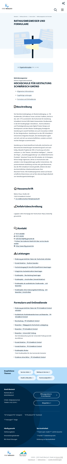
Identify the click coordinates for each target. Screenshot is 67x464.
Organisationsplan (29, 67)
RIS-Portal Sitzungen (10, 439)
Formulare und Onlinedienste (26, 99)
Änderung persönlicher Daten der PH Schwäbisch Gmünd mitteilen (33, 309)
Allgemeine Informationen (25, 91)
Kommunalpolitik (45, 378)
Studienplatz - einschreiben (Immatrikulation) (30, 279)
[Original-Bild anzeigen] (33, 43)
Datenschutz (42, 460)
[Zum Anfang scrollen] (63, 460)
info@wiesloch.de (14, 400)
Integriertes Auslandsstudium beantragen (28, 271)
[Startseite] (11, 453)
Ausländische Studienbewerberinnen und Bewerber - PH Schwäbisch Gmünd (33, 316)
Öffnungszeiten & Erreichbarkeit (46, 395)
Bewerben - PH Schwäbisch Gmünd (26, 329)
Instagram (19, 415)
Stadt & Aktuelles (26, 378)
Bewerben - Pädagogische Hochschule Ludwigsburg (31, 325)
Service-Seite (32, 16)
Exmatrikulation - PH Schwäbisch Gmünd (28, 342)
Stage (16, 420)
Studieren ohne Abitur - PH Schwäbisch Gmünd (30, 357)
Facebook (39, 415)
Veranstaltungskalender (11, 436)
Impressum (31, 460)
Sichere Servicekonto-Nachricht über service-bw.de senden (31, 242)
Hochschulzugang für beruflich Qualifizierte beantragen (33, 267)
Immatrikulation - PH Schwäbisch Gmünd (28, 346)
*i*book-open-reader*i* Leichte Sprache (49, 432)
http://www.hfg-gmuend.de (25, 246)
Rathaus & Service (23, 16)
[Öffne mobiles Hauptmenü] (63, 9)
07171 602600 (20, 234)
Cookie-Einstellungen (55, 460)
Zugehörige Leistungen (24, 95)
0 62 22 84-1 (13, 402)
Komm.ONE (59, 457)
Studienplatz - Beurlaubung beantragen (28, 275)
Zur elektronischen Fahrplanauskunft (27, 199)
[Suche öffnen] (55, 10)
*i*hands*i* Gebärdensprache (46, 436)
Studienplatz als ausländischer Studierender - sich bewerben (31, 284)
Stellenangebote (9, 432)
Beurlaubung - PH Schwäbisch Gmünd (27, 321)
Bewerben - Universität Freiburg (25, 333)
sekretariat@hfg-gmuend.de (25, 239)
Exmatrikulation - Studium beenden (26, 263)
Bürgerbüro (46, 403)
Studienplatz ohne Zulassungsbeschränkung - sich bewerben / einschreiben (31, 291)
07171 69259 (20, 236)
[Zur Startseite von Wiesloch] (7, 6)
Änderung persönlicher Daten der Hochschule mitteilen (33, 259)
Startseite (16, 16)
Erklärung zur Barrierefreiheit (46, 439)
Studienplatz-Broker (21, 350)
